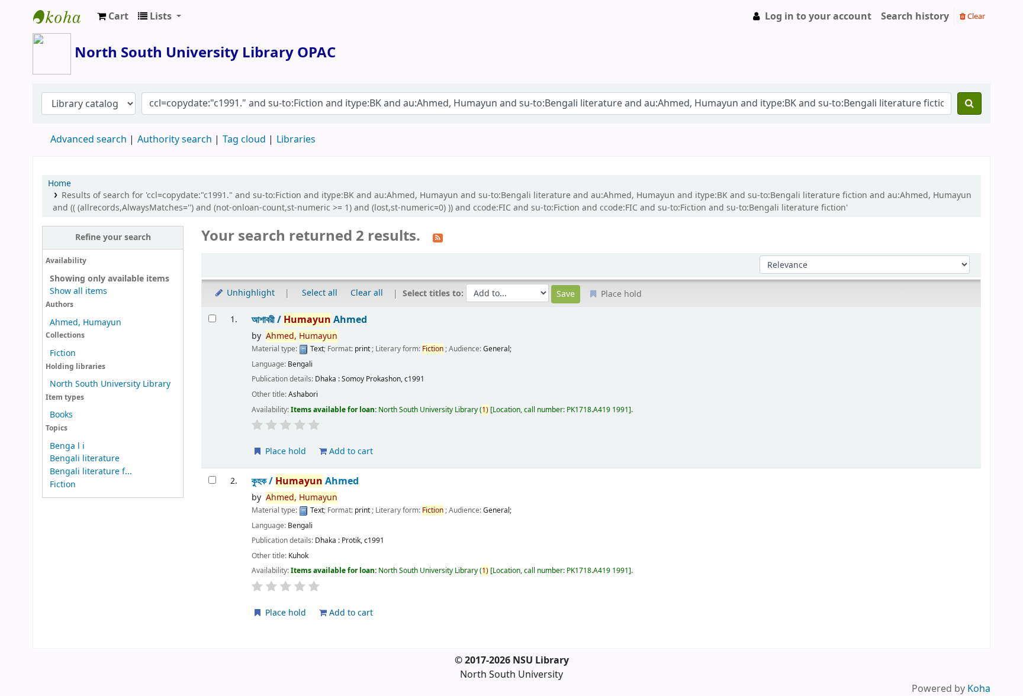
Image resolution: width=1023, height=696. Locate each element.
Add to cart (350, 451)
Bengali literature (85, 458)
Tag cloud (244, 139)
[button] (112, 16)
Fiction (63, 353)
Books (61, 415)
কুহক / (305, 481)
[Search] (969, 103)
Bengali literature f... (91, 471)
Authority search (174, 139)
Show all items (78, 291)
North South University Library (62, 16)
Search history (915, 16)
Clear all (366, 293)
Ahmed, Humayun (85, 322)
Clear (975, 16)
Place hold (284, 451)
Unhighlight (249, 293)
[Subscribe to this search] (438, 237)
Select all (319, 293)
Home (59, 183)
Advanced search (88, 139)
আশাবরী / (309, 319)
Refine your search (113, 237)
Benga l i (67, 446)
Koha (978, 689)
